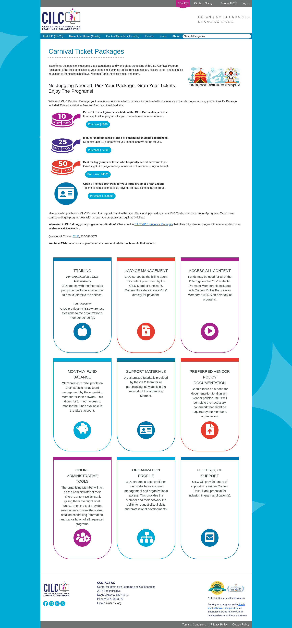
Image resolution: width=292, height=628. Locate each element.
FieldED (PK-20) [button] (53, 36)
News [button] (163, 36)
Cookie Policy (240, 624)
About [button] (175, 36)
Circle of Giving (203, 3)
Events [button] (149, 36)
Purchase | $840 (98, 124)
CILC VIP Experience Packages (154, 224)
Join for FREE (229, 3)
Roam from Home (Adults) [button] (84, 36)
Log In (245, 3)
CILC (76, 236)
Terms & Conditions (194, 624)
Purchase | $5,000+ (101, 195)
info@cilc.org (113, 603)
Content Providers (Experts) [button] (122, 36)
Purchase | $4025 (97, 174)
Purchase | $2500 (98, 150)
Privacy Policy (219, 624)
